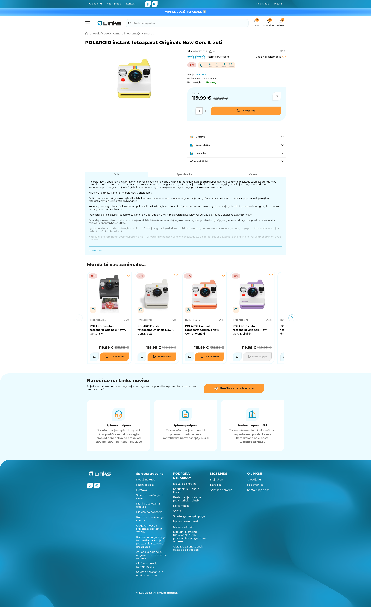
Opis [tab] (116, 174)
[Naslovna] (87, 33)
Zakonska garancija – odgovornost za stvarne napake (151, 555)
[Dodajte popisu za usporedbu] (276, 96)
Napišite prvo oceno (218, 56)
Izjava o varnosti (183, 526)
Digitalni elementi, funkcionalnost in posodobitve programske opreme (189, 536)
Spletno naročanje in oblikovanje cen (149, 573)
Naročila (215, 484)
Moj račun (216, 479)
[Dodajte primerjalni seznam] (94, 357)
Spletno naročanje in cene (149, 497)
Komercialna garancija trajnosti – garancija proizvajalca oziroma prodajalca (151, 542)
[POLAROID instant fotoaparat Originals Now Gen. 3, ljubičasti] (252, 318)
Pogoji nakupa (145, 479)
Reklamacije (181, 505)
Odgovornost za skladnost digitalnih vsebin (149, 529)
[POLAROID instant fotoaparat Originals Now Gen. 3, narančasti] (204, 318)
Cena (195, 93)
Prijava (278, 3)
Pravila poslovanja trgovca (148, 505)
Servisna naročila (221, 490)
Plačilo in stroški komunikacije (146, 565)
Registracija (262, 3)
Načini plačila (114, 3)
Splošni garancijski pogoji (189, 516)
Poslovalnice (255, 484)
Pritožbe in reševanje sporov (150, 519)
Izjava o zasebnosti (185, 521)
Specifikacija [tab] (184, 174)
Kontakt (131, 3)
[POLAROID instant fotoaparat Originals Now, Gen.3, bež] (157, 318)
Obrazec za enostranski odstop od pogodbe (188, 548)
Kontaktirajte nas (258, 490)
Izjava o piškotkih (184, 483)
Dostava (141, 490)
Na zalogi (211, 82)
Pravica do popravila (149, 512)
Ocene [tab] (253, 174)
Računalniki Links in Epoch (186, 490)
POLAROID (209, 78)
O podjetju (95, 3)
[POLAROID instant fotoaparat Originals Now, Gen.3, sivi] (109, 318)
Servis (177, 511)
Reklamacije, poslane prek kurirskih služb (187, 499)
